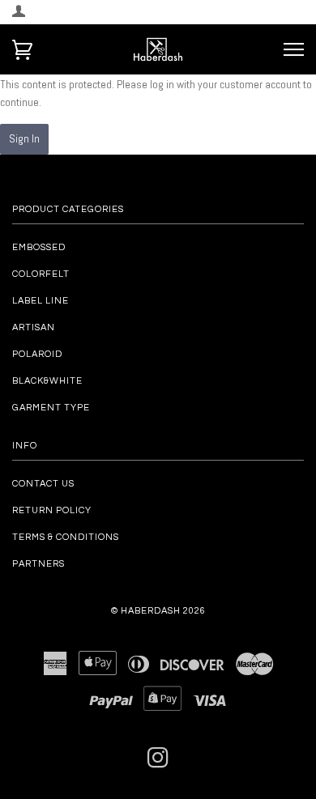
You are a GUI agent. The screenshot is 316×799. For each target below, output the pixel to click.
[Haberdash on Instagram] (158, 763)
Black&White (47, 380)
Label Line (40, 300)
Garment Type (51, 407)
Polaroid (37, 354)
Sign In (24, 138)
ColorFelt (41, 274)
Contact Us (43, 483)
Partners (38, 563)
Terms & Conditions (65, 537)
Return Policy (52, 510)
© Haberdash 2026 (158, 610)
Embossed (39, 247)
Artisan (33, 327)
